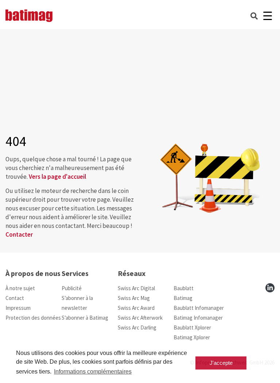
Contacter (19, 234)
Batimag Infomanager (198, 317)
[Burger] (267, 16)
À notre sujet (20, 288)
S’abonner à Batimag (85, 317)
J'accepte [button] (221, 363)
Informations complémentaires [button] (93, 371)
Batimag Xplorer (192, 337)
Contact (14, 298)
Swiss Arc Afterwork (140, 317)
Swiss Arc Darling (137, 327)
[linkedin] (270, 287)
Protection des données (33, 317)
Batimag (183, 298)
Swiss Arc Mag (134, 298)
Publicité (72, 288)
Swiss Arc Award (136, 307)
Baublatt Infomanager (199, 307)
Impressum (18, 307)
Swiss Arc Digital (136, 288)
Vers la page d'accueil (57, 177)
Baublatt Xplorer (192, 327)
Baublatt (184, 288)
